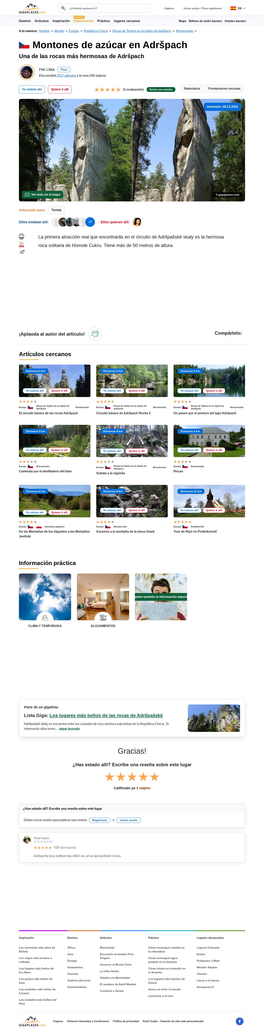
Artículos (42, 21)
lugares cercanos (127, 21)
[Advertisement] (141, 288)
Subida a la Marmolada (115, 977)
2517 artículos (66, 75)
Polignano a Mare (208, 960)
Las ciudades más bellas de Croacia (37, 991)
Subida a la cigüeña (110, 473)
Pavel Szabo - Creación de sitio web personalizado (173, 1021)
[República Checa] (32, 407)
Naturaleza (192, 88)
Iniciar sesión (192, 8)
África (71, 947)
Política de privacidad (126, 1021)
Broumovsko (82, 407)
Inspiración (61, 21)
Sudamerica (75, 967)
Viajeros (169, 8)
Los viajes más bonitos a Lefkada (35, 959)
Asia (70, 954)
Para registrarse (212, 8)
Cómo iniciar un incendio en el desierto (167, 970)
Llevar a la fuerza (208, 980)
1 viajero (143, 788)
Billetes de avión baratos (205, 21)
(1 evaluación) (133, 89)
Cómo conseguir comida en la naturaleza (166, 949)
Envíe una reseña (161, 89)
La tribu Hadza (109, 971)
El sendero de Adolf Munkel (118, 984)
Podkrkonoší (197, 526)
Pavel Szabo (41, 838)
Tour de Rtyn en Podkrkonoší (195, 531)
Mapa (182, 21)
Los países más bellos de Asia (36, 980)
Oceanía (72, 973)
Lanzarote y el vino (160, 995)
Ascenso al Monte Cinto (116, 964)
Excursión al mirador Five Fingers (117, 956)
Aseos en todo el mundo (164, 989)
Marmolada (107, 947)
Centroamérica (77, 987)
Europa (22, 407)
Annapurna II (205, 987)
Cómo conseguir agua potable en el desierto (162, 959)
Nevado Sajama (207, 967)
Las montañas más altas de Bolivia (37, 949)
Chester (202, 973)
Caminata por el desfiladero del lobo (45, 471)
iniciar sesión (129, 820)
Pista (64, 69)
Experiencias (83, 21)
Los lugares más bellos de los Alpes (36, 970)
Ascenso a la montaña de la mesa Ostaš (125, 531)
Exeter (201, 954)
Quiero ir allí (59, 89)
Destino (25, 21)
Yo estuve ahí (32, 89)
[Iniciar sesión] (95, 334)
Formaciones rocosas (224, 88)
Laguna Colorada (208, 947)
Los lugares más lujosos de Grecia (166, 980)
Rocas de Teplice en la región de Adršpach (52, 407)
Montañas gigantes (54, 526)
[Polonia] (40, 526)
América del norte (79, 980)
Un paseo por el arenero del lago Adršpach (205, 413)
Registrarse (99, 820)
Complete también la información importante (161, 596)
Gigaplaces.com (32, 8)
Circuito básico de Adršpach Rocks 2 (123, 413)
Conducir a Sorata (112, 990)
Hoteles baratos (235, 21)
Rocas (178, 471)
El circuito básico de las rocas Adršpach (48, 413)
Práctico (103, 21)
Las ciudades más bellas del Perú (37, 1001)
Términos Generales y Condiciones (88, 1021)
